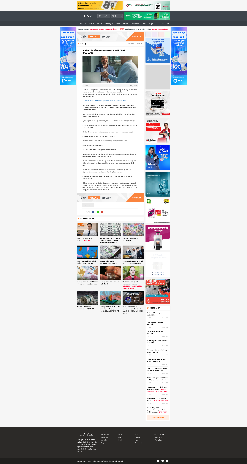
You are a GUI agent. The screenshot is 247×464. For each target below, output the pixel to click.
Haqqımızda (139, 443)
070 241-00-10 (159, 434)
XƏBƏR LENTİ (155, 308)
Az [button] (168, 24)
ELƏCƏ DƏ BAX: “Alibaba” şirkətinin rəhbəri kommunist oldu (104, 101)
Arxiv (119, 443)
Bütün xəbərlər (158, 417)
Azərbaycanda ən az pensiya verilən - (113, 29)
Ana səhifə (131, 44)
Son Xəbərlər (81, 24)
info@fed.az (158, 440)
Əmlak (144, 24)
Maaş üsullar (88, 205)
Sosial (118, 24)
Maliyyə (91, 24)
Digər (151, 24)
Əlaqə (102, 443)
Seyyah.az (105, 16)
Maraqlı (126, 24)
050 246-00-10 (159, 437)
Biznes (99, 24)
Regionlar (135, 24)
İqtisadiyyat (109, 24)
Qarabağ (118, 16)
